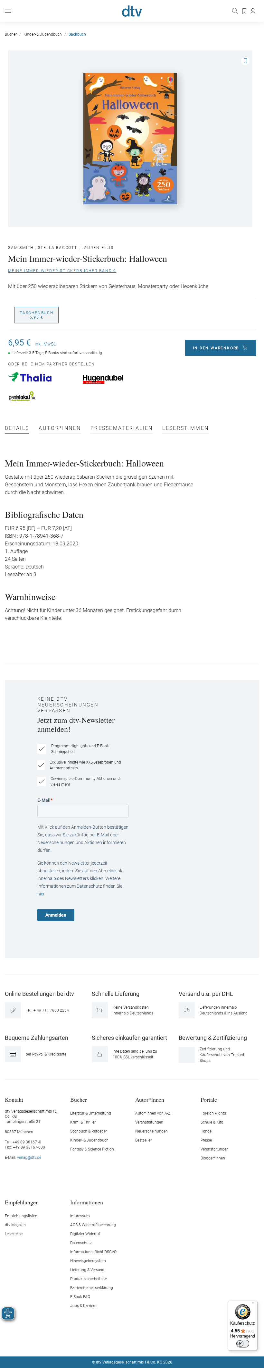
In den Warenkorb (216, 348)
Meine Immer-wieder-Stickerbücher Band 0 (62, 271)
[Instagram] (124, 1343)
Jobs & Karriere (83, 1306)
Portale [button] (209, 1099)
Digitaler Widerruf (85, 1234)
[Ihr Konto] (253, 11)
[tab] (17, 430)
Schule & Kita (212, 1122)
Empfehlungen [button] (22, 1202)
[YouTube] (139, 1343)
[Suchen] (235, 11)
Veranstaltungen (149, 1122)
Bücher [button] (78, 1099)
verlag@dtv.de (29, 1157)
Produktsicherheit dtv (88, 1279)
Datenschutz (81, 1243)
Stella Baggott (57, 247)
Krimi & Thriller (83, 1122)
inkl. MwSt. (45, 343)
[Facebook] (109, 1343)
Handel (206, 1131)
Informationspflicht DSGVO (93, 1252)
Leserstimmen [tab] (185, 428)
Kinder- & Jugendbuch (89, 1140)
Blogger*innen (213, 1158)
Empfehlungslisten (21, 1216)
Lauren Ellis (97, 247)
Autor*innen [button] (149, 1099)
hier (40, 893)
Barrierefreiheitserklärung (91, 1288)
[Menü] (8, 11)
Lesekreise (14, 1234)
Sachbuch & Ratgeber (88, 1131)
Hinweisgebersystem (88, 1261)
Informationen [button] (86, 1202)
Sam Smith (20, 247)
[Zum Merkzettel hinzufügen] (245, 61)
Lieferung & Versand (87, 1270)
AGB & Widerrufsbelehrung (93, 1225)
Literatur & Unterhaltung (90, 1113)
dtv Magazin (15, 1225)
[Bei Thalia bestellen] (42, 377)
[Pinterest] (154, 1343)
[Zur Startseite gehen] (132, 11)
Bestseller (143, 1140)
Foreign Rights (213, 1113)
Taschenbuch (36, 315)
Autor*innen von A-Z (152, 1113)
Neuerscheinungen (151, 1131)
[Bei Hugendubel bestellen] (116, 379)
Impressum (80, 1216)
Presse (206, 1140)
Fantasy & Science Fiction (92, 1149)
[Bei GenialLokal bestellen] (42, 396)
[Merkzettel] (244, 11)
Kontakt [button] (14, 1099)
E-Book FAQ (80, 1297)
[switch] (242, 1343)
